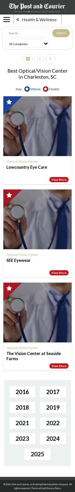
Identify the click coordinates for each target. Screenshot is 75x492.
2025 (37, 454)
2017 (53, 391)
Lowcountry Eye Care (26, 167)
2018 (22, 407)
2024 (53, 438)
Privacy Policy (53, 488)
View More (58, 179)
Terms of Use (38, 488)
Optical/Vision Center (22, 161)
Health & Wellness (39, 19)
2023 (22, 438)
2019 (53, 407)
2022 (53, 422)
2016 (22, 391)
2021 (22, 422)
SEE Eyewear (18, 260)
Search (61, 33)
